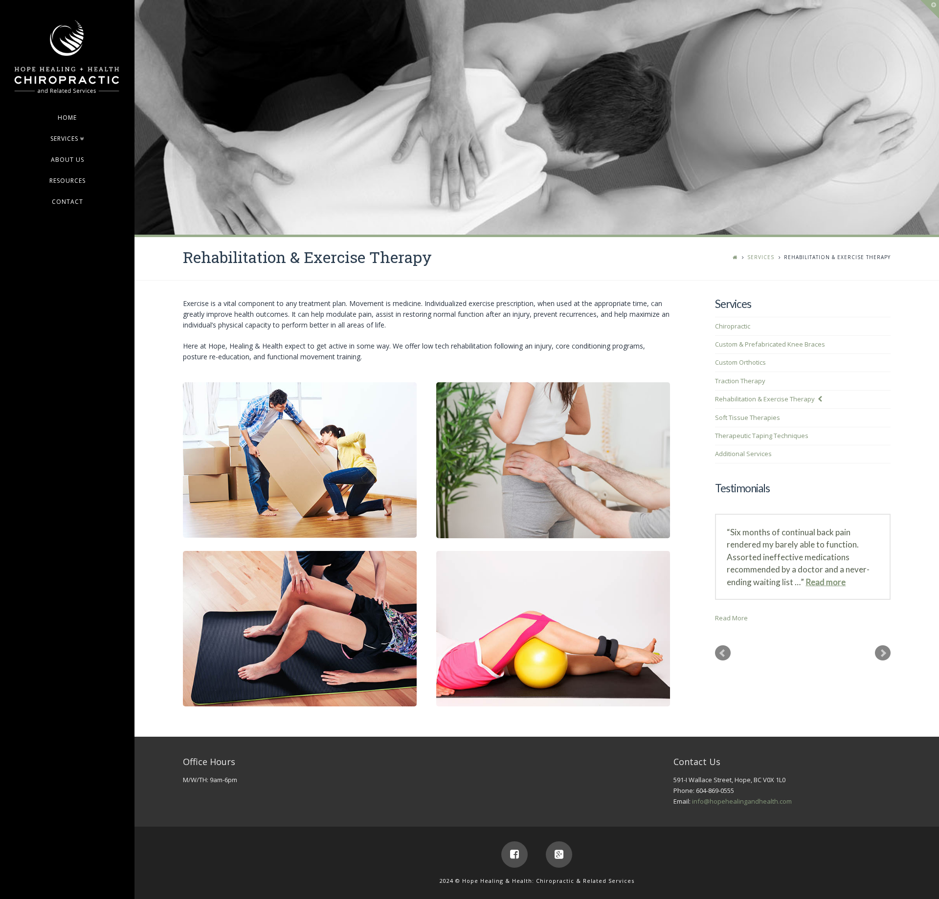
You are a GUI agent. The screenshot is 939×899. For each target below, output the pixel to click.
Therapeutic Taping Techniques (761, 435)
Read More (731, 618)
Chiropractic (732, 326)
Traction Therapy (740, 380)
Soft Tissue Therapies (747, 417)
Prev (723, 653)
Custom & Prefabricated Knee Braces (770, 344)
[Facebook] (514, 854)
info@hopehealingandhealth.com (742, 801)
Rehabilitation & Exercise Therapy (765, 399)
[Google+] (559, 854)
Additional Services (743, 453)
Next (883, 653)
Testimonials (742, 488)
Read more (825, 582)
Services (760, 257)
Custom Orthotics (740, 362)
